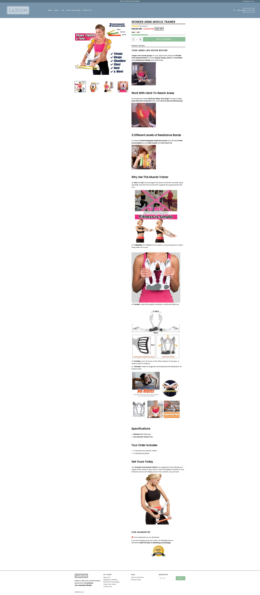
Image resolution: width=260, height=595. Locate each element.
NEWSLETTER (163, 574)
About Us (106, 577)
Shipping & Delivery (110, 580)
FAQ (62, 10)
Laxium (82, 592)
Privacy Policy (136, 580)
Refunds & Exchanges (111, 582)
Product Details (138, 46)
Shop (56, 10)
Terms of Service (137, 577)
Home (50, 10)
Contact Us (87, 10)
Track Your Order (73, 10)
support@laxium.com (248, 1)
